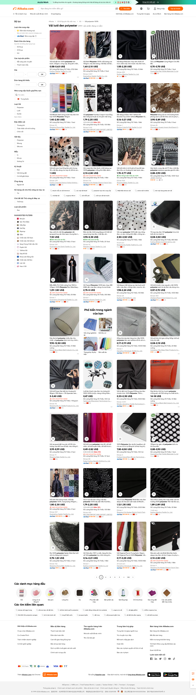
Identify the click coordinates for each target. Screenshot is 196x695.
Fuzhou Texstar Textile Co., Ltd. (60, 71)
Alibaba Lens (26, 675)
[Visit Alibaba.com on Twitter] (160, 658)
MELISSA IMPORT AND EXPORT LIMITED (97, 129)
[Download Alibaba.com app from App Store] (154, 674)
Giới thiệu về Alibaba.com (27, 626)
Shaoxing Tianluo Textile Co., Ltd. (94, 246)
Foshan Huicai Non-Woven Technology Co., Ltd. (131, 457)
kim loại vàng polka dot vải (163, 190)
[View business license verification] (118, 691)
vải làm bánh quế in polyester (69, 610)
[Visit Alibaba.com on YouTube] (169, 658)
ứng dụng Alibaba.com (136, 675)
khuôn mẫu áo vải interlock (61, 190)
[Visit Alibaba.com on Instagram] (165, 658)
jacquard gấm (83, 615)
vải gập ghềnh (133, 610)
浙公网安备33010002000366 (135, 692)
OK (42, 74)
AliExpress (65, 685)
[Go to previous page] (97, 577)
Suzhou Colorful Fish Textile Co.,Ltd (129, 127)
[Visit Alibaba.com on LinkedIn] (155, 658)
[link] (193, 673)
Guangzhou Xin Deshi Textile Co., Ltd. (63, 246)
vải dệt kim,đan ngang (134, 615)
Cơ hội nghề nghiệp (24, 644)
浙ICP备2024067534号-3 (156, 692)
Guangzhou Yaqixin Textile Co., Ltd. (95, 76)
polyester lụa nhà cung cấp (102, 190)
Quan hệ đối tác (155, 650)
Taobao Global (107, 685)
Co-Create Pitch (23, 635)
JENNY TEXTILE (156, 178)
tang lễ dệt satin (67, 615)
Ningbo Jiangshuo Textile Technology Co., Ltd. (131, 404)
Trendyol (122, 685)
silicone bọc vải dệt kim (45, 610)
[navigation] (30, 299)
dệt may (97, 615)
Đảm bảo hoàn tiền (57, 635)
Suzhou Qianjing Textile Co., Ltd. (128, 74)
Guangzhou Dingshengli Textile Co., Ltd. (63, 300)
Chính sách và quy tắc (58, 652)
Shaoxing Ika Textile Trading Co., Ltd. (129, 245)
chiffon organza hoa (150, 610)
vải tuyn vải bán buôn (102, 195)
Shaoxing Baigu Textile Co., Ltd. (127, 183)
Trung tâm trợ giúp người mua (127, 631)
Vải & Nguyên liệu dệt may (66, 21)
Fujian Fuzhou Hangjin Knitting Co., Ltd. (96, 461)
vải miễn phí (85, 195)
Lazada (98, 685)
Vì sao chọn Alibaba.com (26, 631)
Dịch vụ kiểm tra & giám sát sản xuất (63, 648)
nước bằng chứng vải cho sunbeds (96, 610)
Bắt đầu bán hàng (156, 635)
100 (128, 577)
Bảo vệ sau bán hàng (58, 644)
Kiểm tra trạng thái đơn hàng (160, 639)
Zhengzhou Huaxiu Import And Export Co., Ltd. (165, 127)
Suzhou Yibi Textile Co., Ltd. (126, 298)
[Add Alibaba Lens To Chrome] (50, 674)
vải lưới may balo (152, 615)
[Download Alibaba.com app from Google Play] (171, 674)
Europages (131, 685)
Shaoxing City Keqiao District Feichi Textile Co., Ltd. (98, 183)
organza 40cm (70, 195)
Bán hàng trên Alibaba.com (159, 631)
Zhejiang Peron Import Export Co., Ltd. (163, 298)
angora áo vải (117, 610)
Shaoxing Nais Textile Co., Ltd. (60, 457)
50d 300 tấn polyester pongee (27, 615)
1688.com (74, 685)
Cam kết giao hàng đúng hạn (61, 639)
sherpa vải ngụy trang (25, 610)
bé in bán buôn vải (49, 615)
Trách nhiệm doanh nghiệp (26, 639)
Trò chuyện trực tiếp (124, 635)
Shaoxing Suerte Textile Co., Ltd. (94, 300)
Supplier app (100, 675)
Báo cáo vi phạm (122, 652)
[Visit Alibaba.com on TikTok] (174, 658)
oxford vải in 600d (143, 190)
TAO (115, 685)
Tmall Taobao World (87, 685)
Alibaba (51, 21)
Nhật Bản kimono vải (124, 190)
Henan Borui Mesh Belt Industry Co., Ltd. (64, 350)
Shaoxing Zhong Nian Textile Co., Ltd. (62, 127)
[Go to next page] (133, 577)
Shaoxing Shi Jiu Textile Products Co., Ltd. (64, 406)
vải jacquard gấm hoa (113, 615)
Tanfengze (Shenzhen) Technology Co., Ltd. (98, 401)
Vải (80, 21)
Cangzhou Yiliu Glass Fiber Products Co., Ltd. (165, 350)
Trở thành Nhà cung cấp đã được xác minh (163, 645)
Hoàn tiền (120, 644)
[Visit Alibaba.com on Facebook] (151, 658)
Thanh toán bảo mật (58, 631)
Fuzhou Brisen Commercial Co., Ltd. (162, 242)
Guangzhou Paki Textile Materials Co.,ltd (164, 71)
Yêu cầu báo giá (89, 638)
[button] (116, 8)
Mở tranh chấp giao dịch (125, 639)
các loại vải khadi (81, 190)
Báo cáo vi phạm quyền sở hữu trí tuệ (130, 648)
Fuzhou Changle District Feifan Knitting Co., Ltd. (64, 183)
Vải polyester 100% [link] (91, 21)
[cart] (148, 9)
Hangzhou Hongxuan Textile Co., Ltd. (129, 351)
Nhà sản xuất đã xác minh (93, 633)
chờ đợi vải (56, 195)
